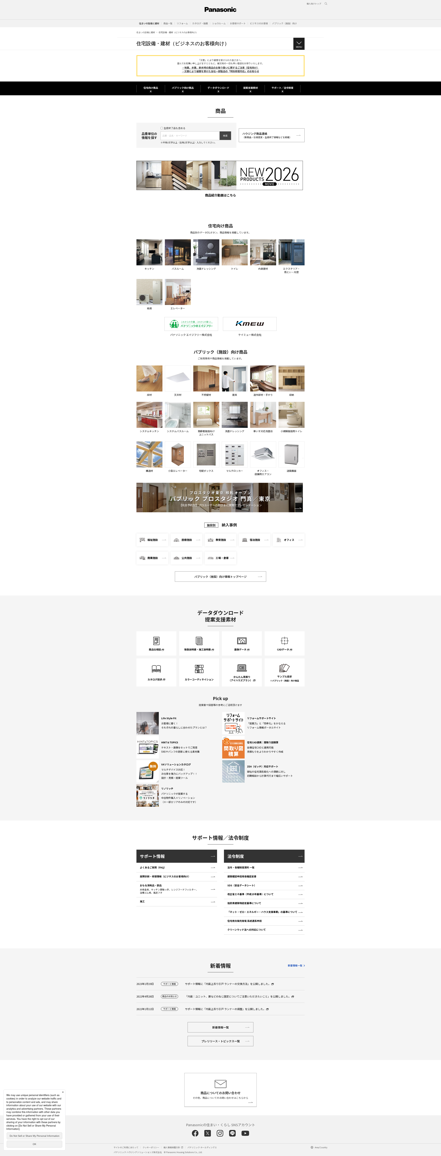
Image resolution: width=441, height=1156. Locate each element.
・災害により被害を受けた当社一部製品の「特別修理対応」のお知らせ (220, 71)
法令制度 (235, 856)
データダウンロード (218, 87)
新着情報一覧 (295, 965)
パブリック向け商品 (183, 87)
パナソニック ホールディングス (202, 1147)
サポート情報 (152, 856)
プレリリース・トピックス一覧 (220, 1041)
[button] (167, 23)
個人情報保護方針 (171, 1147)
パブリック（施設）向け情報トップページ (220, 576)
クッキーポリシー (151, 1147)
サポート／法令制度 (282, 87)
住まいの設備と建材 (149, 23)
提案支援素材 (250, 87)
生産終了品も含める (174, 128)
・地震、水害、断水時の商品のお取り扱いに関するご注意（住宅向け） (220, 67)
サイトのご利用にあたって (126, 1147)
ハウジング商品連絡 (267, 135)
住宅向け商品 (150, 87)
